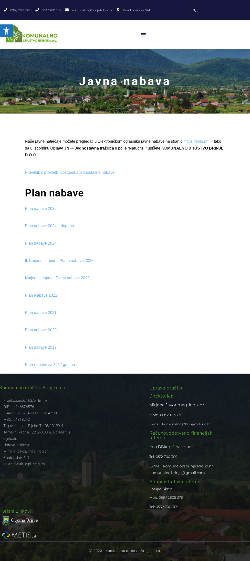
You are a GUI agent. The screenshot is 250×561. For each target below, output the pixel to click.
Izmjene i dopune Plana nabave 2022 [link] (57, 278)
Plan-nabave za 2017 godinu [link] (50, 365)
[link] (6, 30)
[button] (194, 10)
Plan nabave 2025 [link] (41, 208)
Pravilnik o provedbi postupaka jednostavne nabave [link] (70, 172)
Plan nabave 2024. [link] (41, 243)
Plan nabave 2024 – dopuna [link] (49, 226)
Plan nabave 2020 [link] (41, 330)
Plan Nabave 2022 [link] (41, 295)
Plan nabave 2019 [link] (41, 347)
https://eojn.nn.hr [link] (198, 141)
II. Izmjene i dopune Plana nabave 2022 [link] (59, 261)
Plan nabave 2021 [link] (41, 313)
